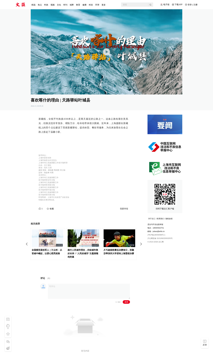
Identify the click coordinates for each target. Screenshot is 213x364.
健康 (84, 5)
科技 (91, 5)
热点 (40, 5)
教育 (78, 5)
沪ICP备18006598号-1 (156, 235)
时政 (46, 5)
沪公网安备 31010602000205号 (160, 238)
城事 (72, 5)
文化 (59, 5)
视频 (53, 5)
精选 (33, 5)
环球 (97, 5)
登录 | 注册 (192, 4)
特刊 (65, 5)
